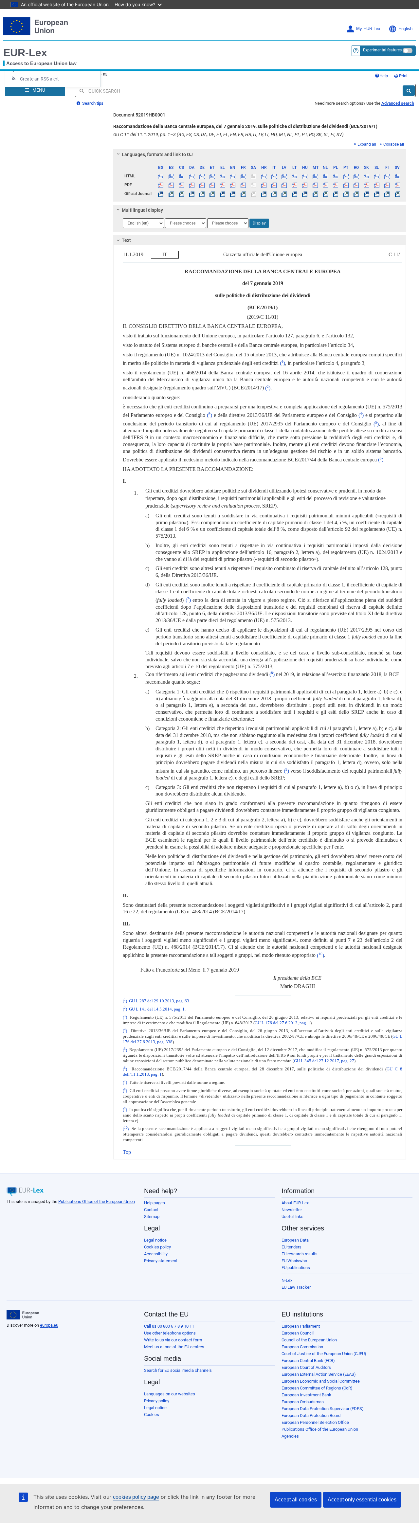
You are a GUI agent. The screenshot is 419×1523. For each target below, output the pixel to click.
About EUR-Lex (295, 1202)
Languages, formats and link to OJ (157, 154)
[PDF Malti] (315, 185)
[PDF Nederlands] (325, 185)
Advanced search (397, 103)
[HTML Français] (243, 176)
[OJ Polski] (335, 193)
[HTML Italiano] (274, 176)
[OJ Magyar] (305, 193)
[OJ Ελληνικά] (223, 193)
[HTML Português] (346, 176)
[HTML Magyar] (305, 176)
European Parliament (301, 1326)
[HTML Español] (171, 176)
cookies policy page (136, 1497)
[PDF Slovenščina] (377, 185)
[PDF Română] (356, 185)
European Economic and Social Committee (321, 1381)
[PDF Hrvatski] (263, 185)
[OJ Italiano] (274, 193)
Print (403, 75)
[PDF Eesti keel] (212, 185)
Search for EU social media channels (178, 1370)
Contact (151, 1209)
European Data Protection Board (311, 1415)
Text (126, 240)
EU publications (296, 1267)
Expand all (366, 144)
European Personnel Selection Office (315, 1422)
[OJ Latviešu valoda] (284, 193)
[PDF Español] (171, 185)
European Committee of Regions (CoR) (317, 1388)
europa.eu (49, 1325)
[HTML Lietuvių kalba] (295, 176)
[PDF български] (161, 185)
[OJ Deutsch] (202, 193)
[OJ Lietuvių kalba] (295, 193)
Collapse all (393, 144)
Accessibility (156, 1253)
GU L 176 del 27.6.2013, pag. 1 (282, 1023)
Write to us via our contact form (173, 1339)
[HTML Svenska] (397, 176)
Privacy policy (156, 1400)
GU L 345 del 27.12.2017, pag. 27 (324, 1061)
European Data (295, 1240)
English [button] (405, 29)
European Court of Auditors (306, 1367)
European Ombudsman (303, 1401)
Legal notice (155, 1240)
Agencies (290, 1436)
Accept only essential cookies (362, 1499)
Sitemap (151, 1216)
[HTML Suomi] (387, 176)
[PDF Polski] (335, 185)
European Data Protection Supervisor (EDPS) (323, 1408)
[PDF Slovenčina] (366, 185)
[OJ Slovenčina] (366, 193)
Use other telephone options (170, 1333)
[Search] (409, 90)
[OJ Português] (346, 193)
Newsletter (292, 1209)
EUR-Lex (25, 53)
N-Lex (287, 1280)
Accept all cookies (296, 1499)
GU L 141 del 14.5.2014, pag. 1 (157, 1009)
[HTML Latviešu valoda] (284, 176)
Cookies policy (157, 1247)
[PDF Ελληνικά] (223, 185)
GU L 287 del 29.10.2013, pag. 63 (159, 1001)
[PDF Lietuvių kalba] (295, 185)
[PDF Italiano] (274, 185)
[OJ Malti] (315, 193)
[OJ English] (233, 193)
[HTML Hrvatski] (263, 176)
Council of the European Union (309, 1339)
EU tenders (291, 1247)
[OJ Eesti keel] (212, 193)
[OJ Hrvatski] (263, 193)
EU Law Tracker (296, 1287)
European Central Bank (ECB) (308, 1360)
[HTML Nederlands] (325, 176)
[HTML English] (233, 176)
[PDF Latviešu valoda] (284, 185)
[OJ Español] (171, 193)
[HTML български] (161, 176)
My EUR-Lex (368, 29)
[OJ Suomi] (387, 193)
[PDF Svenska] (397, 185)
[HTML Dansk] (191, 176)
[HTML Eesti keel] (212, 176)
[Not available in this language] (253, 176)
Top (127, 1152)
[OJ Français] (243, 193)
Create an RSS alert (39, 78)
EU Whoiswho (294, 1260)
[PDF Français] (243, 185)
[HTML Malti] (315, 176)
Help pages (154, 1202)
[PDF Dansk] (191, 185)
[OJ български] (161, 193)
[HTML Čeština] (181, 176)
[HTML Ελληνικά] (223, 176)
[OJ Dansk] (191, 193)
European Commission (302, 1346)
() (282, 363)
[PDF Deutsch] (202, 185)
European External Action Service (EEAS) (319, 1374)
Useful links (292, 1216)
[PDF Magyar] (305, 185)
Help (383, 75)
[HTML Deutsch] (202, 176)
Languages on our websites (169, 1393)
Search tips (92, 103)
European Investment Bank (306, 1394)
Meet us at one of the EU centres (174, 1346)
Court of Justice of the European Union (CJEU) (324, 1353)
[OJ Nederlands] (325, 193)
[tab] (260, 154)
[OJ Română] (356, 193)
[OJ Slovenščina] (377, 193)
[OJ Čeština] (181, 193)
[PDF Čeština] (181, 185)
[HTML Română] (356, 176)
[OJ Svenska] (397, 193)
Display (259, 223)
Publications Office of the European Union (96, 1201)
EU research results (300, 1253)
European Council (298, 1333)
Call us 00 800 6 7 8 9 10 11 (169, 1326)
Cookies (151, 1414)
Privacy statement (160, 1260)
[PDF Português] (346, 185)
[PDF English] (233, 185)
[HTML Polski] (335, 176)
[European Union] (23, 1314)
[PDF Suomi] (387, 185)
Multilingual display (142, 210)
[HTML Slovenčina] (366, 176)
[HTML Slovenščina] (377, 176)
